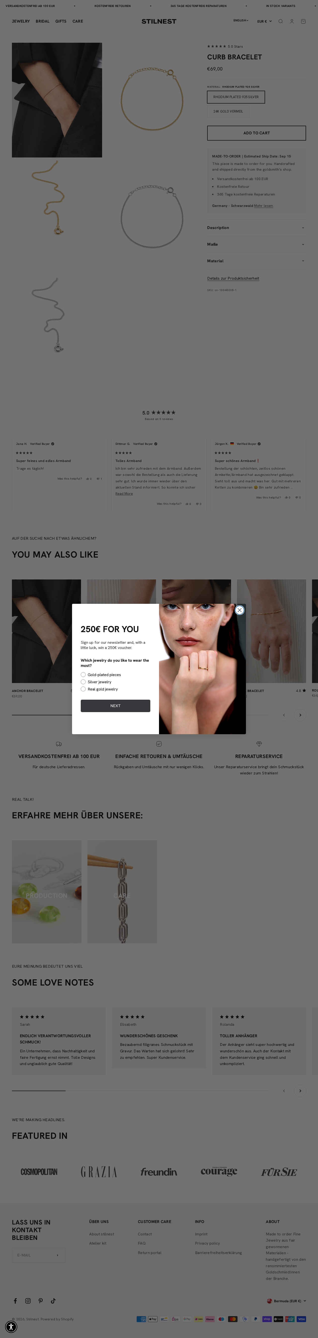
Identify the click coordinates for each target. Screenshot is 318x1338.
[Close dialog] (239, 610)
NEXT (115, 705)
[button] (11, 1327)
